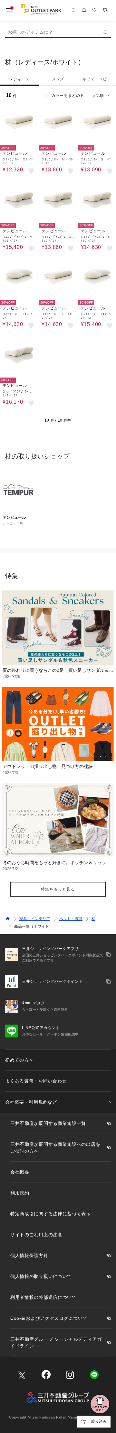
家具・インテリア (34, 919)
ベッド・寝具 (70, 919)
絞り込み (99, 1421)
